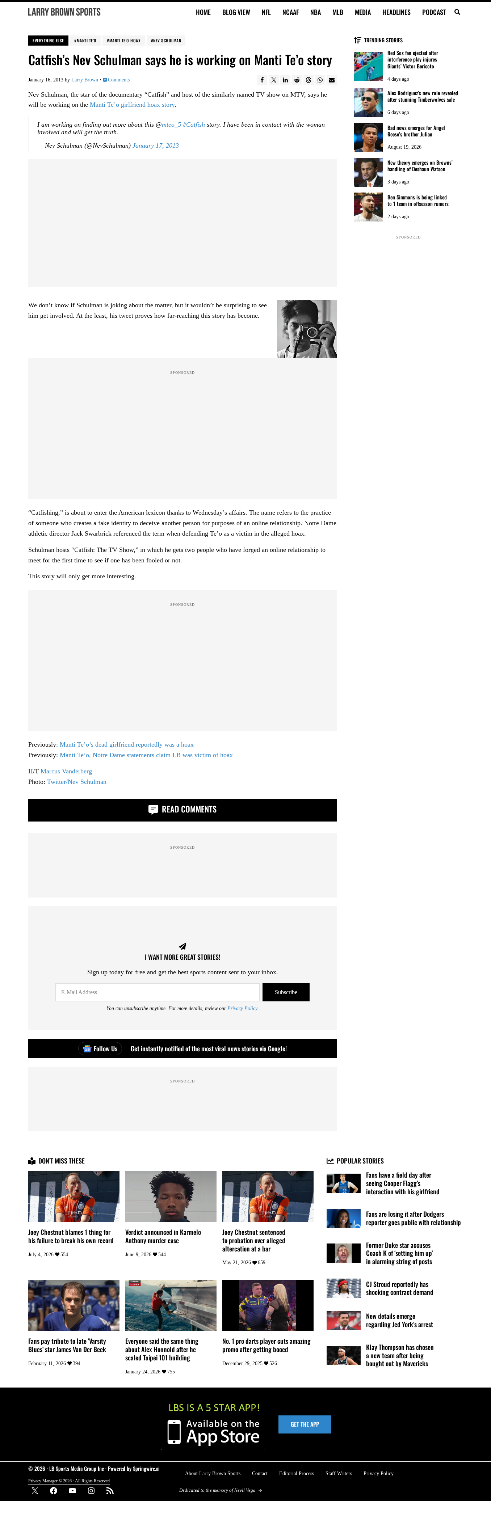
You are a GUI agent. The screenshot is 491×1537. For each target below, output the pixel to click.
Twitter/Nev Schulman (76, 781)
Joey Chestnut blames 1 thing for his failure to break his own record (71, 1236)
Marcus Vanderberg (66, 771)
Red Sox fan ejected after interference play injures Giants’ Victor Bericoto (412, 59)
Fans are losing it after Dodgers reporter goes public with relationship (413, 1218)
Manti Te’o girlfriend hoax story (132, 104)
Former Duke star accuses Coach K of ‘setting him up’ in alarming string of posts (399, 1253)
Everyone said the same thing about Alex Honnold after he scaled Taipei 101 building (161, 1349)
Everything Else (48, 40)
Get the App (305, 1424)
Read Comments (188, 809)
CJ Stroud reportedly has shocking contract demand (399, 1288)
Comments (119, 80)
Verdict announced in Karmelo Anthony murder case (163, 1236)
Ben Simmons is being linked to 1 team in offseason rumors (418, 200)
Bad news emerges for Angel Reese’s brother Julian (416, 131)
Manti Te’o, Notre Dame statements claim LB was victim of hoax (146, 755)
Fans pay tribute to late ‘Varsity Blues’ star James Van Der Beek (67, 1345)
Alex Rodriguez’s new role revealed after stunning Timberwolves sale (422, 96)
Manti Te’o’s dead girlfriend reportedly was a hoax (127, 744)
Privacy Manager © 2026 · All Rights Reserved (69, 1480)
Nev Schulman (167, 40)
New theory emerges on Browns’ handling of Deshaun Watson (420, 166)
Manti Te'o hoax (125, 40)
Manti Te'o (87, 40)
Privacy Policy (242, 1008)
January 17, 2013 (156, 145)
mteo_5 (171, 124)
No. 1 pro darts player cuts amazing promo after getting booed (266, 1345)
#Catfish (194, 124)
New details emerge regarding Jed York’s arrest (399, 1320)
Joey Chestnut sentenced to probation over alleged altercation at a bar (253, 1240)
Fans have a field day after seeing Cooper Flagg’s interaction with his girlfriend (403, 1183)
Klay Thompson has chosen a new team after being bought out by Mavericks (400, 1355)
